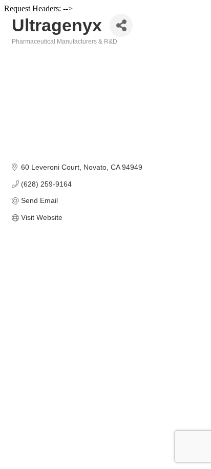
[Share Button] (121, 25)
